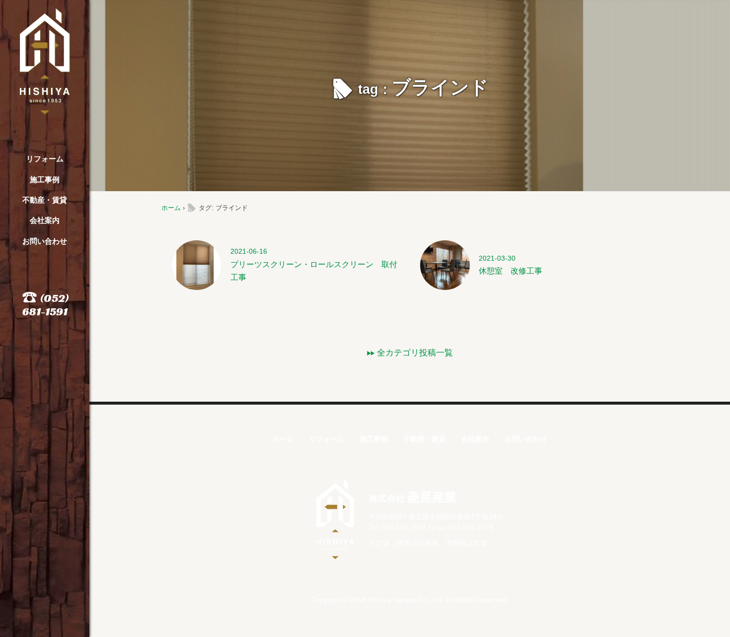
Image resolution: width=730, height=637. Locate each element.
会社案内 (45, 220)
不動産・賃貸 (44, 200)
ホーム (171, 208)
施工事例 (45, 179)
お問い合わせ (44, 241)
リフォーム (45, 158)
